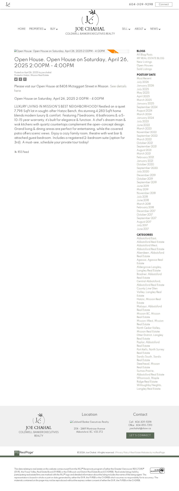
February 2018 (145, 207)
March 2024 (144, 114)
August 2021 (144, 150)
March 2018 (144, 204)
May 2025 (143, 93)
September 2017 (146, 218)
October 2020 (145, 164)
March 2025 (144, 100)
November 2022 (147, 132)
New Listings (144, 62)
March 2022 (144, 139)
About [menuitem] (139, 29)
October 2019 (145, 179)
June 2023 (143, 125)
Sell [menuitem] (125, 29)
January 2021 (145, 161)
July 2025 (143, 89)
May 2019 (142, 189)
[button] (140, 435)
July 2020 (143, 171)
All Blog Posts (144, 54)
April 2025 (143, 96)
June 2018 (143, 200)
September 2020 (147, 168)
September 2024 (147, 107)
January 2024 (145, 118)
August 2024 (144, 110)
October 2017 (145, 215)
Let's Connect (140, 435)
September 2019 (147, 182)
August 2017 (144, 222)
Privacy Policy (122, 453)
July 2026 (143, 82)
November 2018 (146, 193)
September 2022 (147, 136)
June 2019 (143, 186)
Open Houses (145, 65)
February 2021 (145, 157)
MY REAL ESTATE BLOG (150, 58)
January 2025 (145, 103)
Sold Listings (144, 69)
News (154, 29)
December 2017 (146, 211)
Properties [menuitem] (36, 29)
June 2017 (143, 229)
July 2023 (143, 121)
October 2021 (145, 143)
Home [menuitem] (22, 29)
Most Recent (144, 78)
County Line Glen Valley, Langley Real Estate (149, 292)
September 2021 (147, 146)
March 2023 (144, 128)
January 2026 (145, 85)
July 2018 (142, 197)
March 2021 (144, 153)
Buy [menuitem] (52, 29)
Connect (164, 4)
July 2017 (142, 225)
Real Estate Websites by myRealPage (147, 453)
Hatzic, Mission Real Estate (36, 75)
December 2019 (146, 175)
